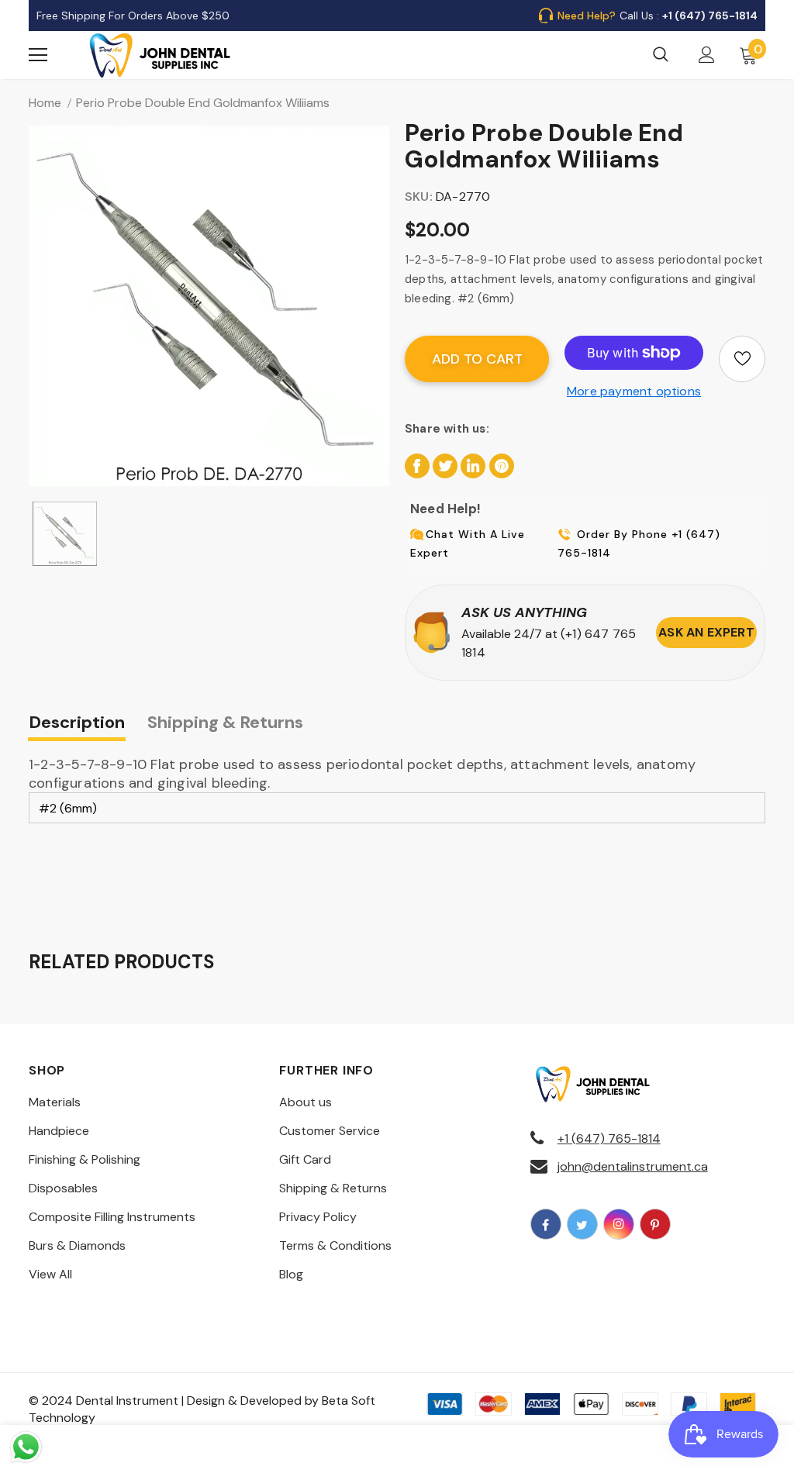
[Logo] (160, 55)
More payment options (634, 391)
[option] (209, 306)
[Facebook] (545, 1224)
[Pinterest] (655, 1224)
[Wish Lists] (742, 359)
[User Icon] (707, 55)
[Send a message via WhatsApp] (26, 1447)
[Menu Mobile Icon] (38, 55)
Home (45, 103)
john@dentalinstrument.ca (633, 1166)
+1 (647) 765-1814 (609, 1138)
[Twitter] (582, 1224)
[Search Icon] (660, 55)
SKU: (419, 196)
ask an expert (706, 632)
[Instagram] (618, 1224)
